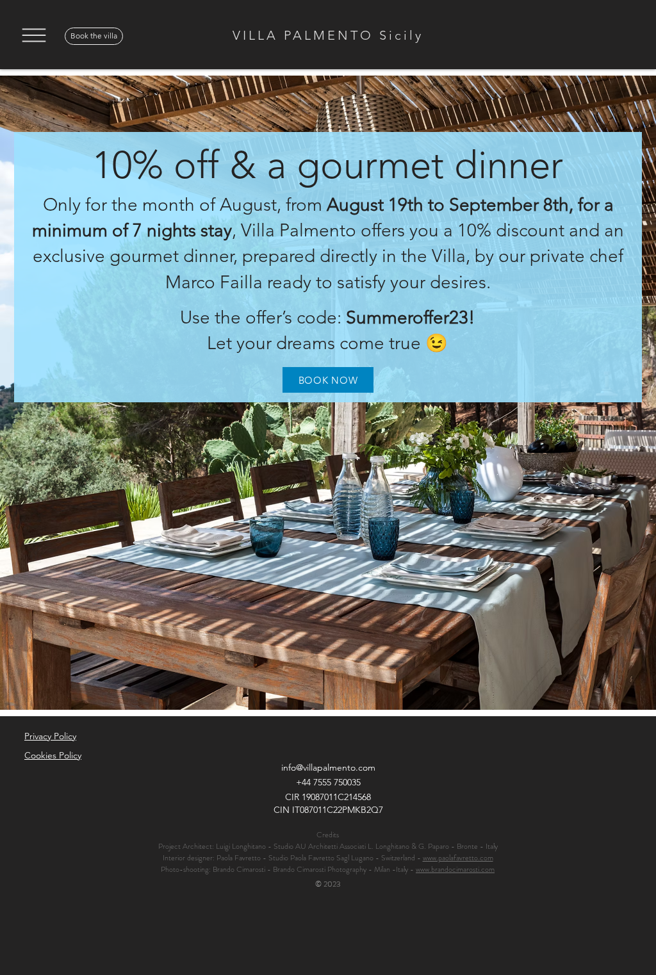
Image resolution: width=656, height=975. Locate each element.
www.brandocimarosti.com (455, 869)
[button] (33, 35)
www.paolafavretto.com (458, 858)
